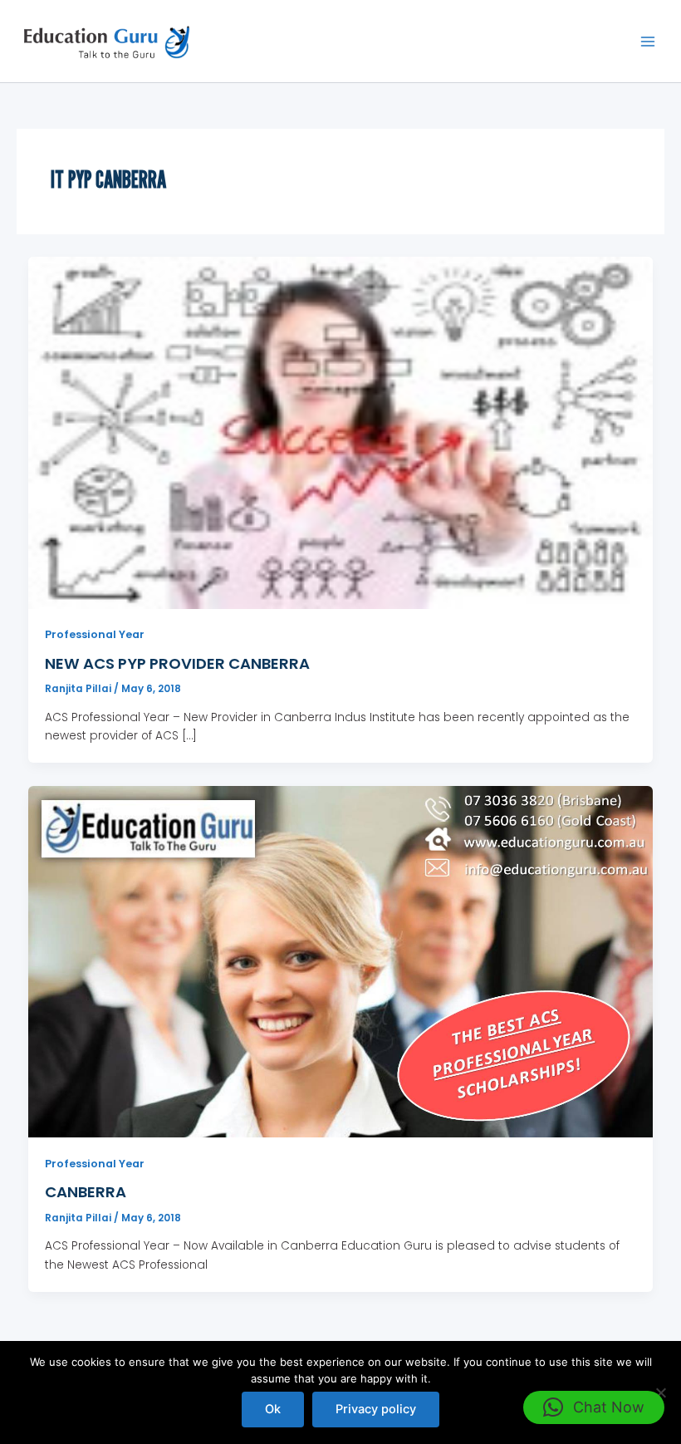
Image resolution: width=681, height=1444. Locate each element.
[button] (593, 1407)
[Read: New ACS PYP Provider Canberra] (341, 432)
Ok (273, 1409)
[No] (660, 1392)
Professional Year (95, 634)
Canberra (85, 1191)
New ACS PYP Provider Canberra (177, 663)
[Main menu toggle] (648, 41)
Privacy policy (376, 1409)
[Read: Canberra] (341, 961)
